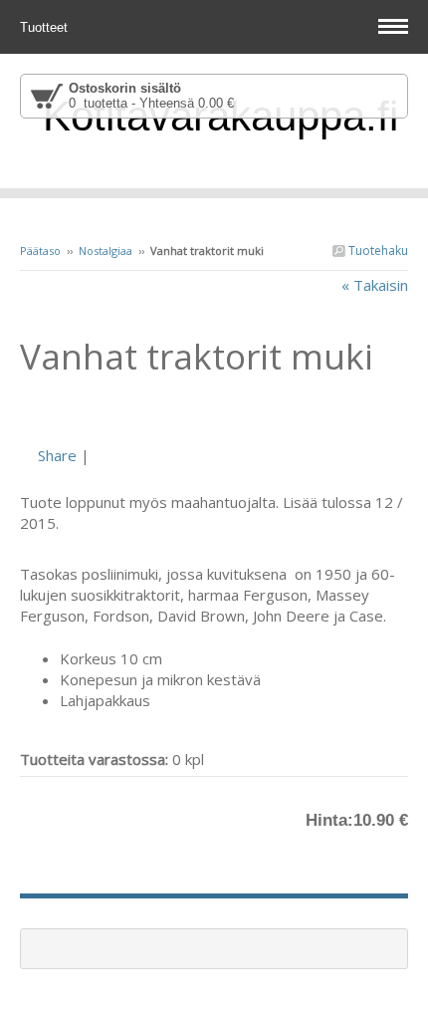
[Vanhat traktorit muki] (214, 409)
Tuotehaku (376, 250)
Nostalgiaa (105, 250)
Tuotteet (46, 27)
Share (57, 455)
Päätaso (40, 250)
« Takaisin (374, 285)
